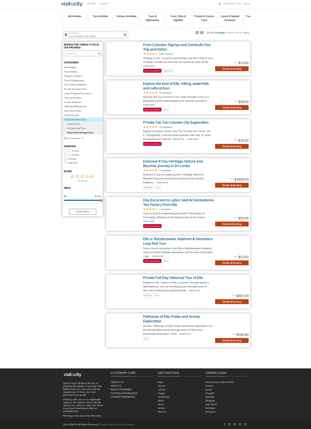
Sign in (246, 3)
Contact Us (117, 382)
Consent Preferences (123, 397)
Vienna (161, 385)
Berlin (161, 400)
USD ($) (91, 3)
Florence (162, 411)
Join (239, 3)
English (104, 3)
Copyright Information (124, 393)
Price (238, 32)
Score (231, 32)
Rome (161, 404)
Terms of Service (125, 424)
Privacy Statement (121, 389)
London (162, 389)
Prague (161, 393)
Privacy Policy (107, 424)
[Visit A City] (72, 375)
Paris (160, 382)
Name (246, 32)
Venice (161, 408)
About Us (116, 385)
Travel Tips (228, 3)
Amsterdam (164, 397)
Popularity (220, 32)
